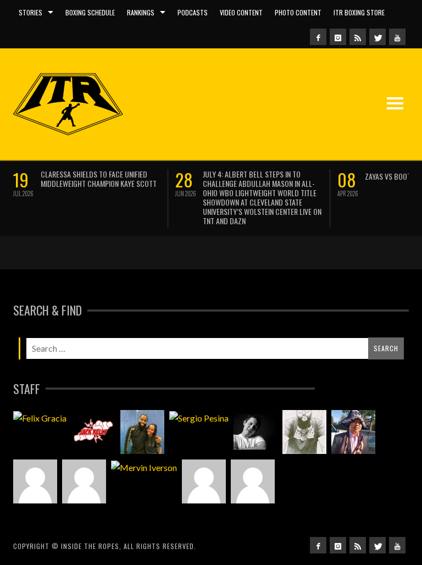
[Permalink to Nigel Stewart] (304, 432)
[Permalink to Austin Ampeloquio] (84, 481)
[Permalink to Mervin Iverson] (144, 467)
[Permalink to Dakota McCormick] (255, 432)
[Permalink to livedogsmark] (253, 481)
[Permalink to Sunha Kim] (353, 432)
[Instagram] (338, 37)
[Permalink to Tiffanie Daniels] (142, 432)
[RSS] (357, 37)
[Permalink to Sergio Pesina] (199, 417)
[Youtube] (397, 37)
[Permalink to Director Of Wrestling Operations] (35, 481)
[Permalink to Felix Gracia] (39, 417)
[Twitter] (377, 37)
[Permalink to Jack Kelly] (93, 432)
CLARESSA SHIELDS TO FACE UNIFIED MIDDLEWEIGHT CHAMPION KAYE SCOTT (99, 178)
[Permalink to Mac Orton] (204, 481)
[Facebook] (318, 37)
